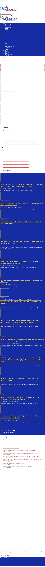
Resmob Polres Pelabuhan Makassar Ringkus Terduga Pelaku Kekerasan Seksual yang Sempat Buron (21, 453)
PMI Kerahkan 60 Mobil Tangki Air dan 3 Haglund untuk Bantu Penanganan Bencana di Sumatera (21, 398)
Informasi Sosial (3, 219)
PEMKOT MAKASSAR (4, 207)
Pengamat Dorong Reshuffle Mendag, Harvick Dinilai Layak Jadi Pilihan (15, 164)
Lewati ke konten (3, 0)
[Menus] (0, 1)
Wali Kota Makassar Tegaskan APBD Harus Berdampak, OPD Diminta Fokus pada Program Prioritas (21, 144)
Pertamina (2, 277)
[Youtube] (3, 562)
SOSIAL (1, 226)
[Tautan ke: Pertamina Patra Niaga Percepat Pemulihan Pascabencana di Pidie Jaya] (4, 276)
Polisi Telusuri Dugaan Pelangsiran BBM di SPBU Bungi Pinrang (11, 92)
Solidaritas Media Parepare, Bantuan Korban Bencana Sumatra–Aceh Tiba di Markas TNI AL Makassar (19, 321)
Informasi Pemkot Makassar (5, 200)
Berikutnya (4, 428)
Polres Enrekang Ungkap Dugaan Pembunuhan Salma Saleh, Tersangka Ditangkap (15, 124)
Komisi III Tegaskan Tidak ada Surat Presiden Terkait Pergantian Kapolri (16, 167)
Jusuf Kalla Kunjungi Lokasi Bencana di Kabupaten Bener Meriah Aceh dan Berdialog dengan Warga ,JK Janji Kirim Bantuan (20, 301)
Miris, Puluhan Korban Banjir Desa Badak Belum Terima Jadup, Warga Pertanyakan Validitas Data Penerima (22, 185)
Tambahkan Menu (6, 4)
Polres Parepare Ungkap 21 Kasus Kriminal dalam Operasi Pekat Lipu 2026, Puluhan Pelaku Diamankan (21, 456)
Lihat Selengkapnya (4, 434)
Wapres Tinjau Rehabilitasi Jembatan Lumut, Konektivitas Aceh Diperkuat (16, 161)
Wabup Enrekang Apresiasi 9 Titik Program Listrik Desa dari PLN (12, 81)
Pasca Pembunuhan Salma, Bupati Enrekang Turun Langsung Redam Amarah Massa (18, 466)
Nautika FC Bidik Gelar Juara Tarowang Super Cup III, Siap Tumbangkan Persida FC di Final (19, 450)
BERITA (1, 188)
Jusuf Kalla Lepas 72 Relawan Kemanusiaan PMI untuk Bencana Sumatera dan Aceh (19, 262)
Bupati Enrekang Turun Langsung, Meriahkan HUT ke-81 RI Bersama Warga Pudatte (15, 103)
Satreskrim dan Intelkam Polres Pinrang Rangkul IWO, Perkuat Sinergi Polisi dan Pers (15, 114)
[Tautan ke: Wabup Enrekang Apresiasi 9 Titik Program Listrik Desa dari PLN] (8, 80)
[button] (11, 15)
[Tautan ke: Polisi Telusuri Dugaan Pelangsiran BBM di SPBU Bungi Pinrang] (8, 91)
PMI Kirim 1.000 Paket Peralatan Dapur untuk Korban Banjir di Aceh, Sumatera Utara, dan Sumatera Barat (22, 340)
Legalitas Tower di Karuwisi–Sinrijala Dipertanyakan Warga (13, 463)
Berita (1, 181)
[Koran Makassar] (8, 11)
